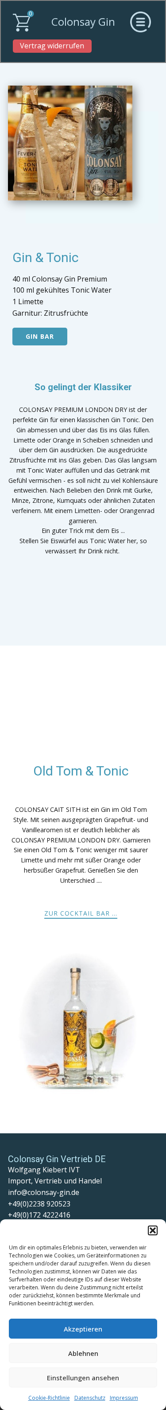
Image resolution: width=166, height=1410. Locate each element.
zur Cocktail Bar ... (80, 913)
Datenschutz (89, 1398)
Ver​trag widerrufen (52, 46)
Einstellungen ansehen (83, 1377)
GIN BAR (40, 336)
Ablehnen (83, 1353)
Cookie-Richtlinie (49, 1398)
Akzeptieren (83, 1328)
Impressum (124, 1398)
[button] (152, 1230)
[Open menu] (140, 22)
